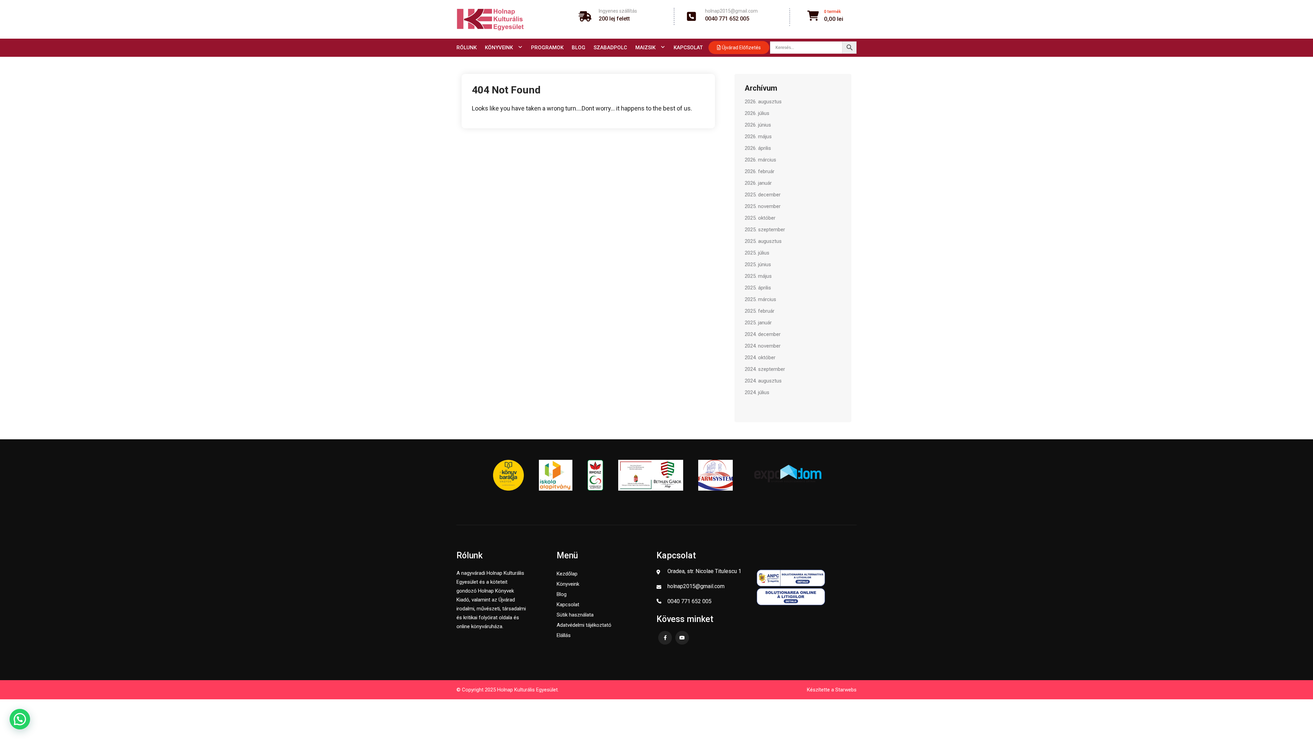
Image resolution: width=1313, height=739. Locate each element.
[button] (20, 719)
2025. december (763, 195)
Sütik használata (575, 615)
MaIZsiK (645, 47)
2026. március (760, 160)
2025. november (763, 206)
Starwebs (846, 690)
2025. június (758, 264)
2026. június (758, 125)
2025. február (759, 311)
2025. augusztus (763, 241)
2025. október (760, 218)
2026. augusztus (763, 102)
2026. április (758, 148)
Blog (578, 47)
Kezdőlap (567, 574)
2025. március (760, 299)
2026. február (759, 171)
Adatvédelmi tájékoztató (584, 625)
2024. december (763, 334)
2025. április (758, 288)
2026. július (757, 113)
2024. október (760, 357)
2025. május (758, 276)
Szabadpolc (610, 47)
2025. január (758, 323)
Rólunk (466, 47)
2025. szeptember (765, 229)
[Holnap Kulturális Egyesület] (490, 19)
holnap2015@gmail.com (731, 11)
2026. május (758, 136)
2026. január (758, 183)
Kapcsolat (688, 47)
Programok (547, 47)
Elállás (564, 635)
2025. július (757, 253)
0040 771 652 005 (727, 19)
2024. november (763, 346)
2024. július (757, 392)
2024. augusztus (763, 381)
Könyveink (499, 47)
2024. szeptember (765, 369)
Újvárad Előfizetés (741, 47)
